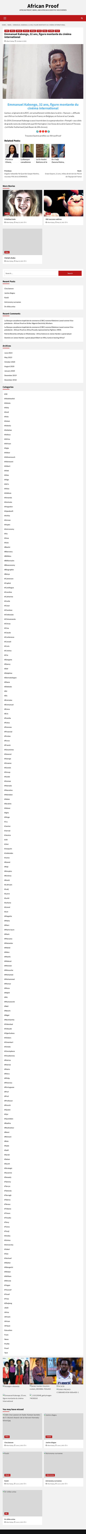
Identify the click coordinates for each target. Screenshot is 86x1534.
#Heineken (8, 795)
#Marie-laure (9, 930)
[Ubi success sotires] (63, 203)
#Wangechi (8, 1267)
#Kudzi (7, 880)
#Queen (7, 1110)
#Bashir (7, 547)
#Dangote (8, 660)
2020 (6, 31)
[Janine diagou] (63, 1426)
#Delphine (8, 673)
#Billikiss (7, 556)
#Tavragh (7, 1195)
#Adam (7, 421)
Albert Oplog (10, 41)
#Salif (6, 1150)
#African (7, 444)
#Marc (6, 925)
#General (7, 754)
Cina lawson (9, 288)
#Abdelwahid (9, 399)
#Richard (7, 1137)
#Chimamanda (10, 619)
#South (7, 1164)
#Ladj (6, 889)
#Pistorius (8, 1083)
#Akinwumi (8, 462)
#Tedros (7, 1200)
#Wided (7, 1272)
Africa (12, 31)
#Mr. (6, 997)
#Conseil (7, 642)
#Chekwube (9, 615)
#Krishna (7, 876)
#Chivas (7, 624)
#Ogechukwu (9, 1033)
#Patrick (7, 1065)
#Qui (6, 1114)
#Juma (7, 858)
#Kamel (7, 862)
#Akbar (7, 453)
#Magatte (8, 916)
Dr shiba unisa (9, 306)
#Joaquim (8, 849)
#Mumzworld (9, 1002)
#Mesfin (7, 957)
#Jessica (7, 835)
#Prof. (6, 1096)
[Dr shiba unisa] (22, 1503)
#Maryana (8, 939)
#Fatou (7, 723)
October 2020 (9, 362)
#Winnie (7, 1281)
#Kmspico (8, 871)
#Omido (7, 1047)
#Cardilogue (9, 588)
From (39, 31)
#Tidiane (7, 1209)
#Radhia (7, 1123)
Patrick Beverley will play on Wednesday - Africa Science (25, 334)
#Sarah (7, 1155)
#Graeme (7, 763)
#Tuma (7, 1227)
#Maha (7, 921)
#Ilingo (7, 817)
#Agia (6, 448)
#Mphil (7, 993)
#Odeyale (8, 1029)
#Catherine (8, 597)
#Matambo (8, 943)
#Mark (6, 934)
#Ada (6, 417)
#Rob (6, 1141)
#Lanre (7, 894)
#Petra (7, 1074)
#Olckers (7, 1038)
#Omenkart (8, 1042)
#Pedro (7, 1069)
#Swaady (7, 1177)
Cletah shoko (9, 258)
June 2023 (8, 353)
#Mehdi (7, 948)
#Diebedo (8, 687)
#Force (7, 741)
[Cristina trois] (22, 203)
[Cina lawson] (22, 1426)
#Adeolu (7, 426)
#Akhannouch (9, 457)
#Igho (6, 813)
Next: (63, 174)
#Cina (6, 628)
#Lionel (7, 907)
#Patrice (7, 1060)
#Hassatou (8, 790)
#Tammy (7, 1182)
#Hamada (8, 786)
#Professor (8, 1101)
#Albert (7, 466)
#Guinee (7, 781)
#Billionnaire (9, 561)
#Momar (7, 984)
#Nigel (6, 1015)
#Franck (7, 745)
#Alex (6, 475)
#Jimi (6, 844)
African (26, 31)
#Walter (7, 1263)
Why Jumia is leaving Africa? (54, 338)
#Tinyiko (7, 1218)
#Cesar (7, 606)
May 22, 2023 (19, 222)
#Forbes (7, 736)
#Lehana (7, 903)
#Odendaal (8, 1024)
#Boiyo (7, 574)
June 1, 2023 (19, 1445)
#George (7, 759)
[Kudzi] (22, 1465)
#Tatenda (8, 1191)
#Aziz (6, 543)
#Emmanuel (9, 705)
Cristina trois (10, 219)
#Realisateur (9, 1128)
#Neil (6, 1006)
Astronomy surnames (12, 302)
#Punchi (7, 1105)
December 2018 (10, 380)
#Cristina (7, 651)
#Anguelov (8, 507)
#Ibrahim (7, 804)
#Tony (6, 1222)
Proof (57, 31)
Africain (19, 31)
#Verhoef (8, 1258)
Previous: (21, 174)
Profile (51, 31)
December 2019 (10, 375)
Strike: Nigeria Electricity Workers (40, 323)
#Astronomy (9, 529)
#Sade (6, 1146)
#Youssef (7, 1290)
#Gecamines (9, 750)
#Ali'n (6, 484)
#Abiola (7, 403)
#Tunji (6, 1231)
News (44, 31)
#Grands (7, 768)
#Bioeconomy (9, 565)
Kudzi (6, 297)
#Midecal (7, 961)
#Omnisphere (9, 1051)
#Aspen (7, 525)
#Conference (9, 637)
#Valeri (7, 1249)
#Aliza (6, 489)
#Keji (6, 867)
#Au (6, 534)
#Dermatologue (10, 678)
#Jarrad (7, 831)
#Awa (6, 538)
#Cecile (7, 601)
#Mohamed (8, 975)
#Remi (6, 1132)
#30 (5, 394)
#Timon (7, 1213)
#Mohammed (9, 979)
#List (6, 912)
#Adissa (7, 435)
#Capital (7, 583)
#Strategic (8, 1168)
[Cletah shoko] (22, 242)
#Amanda (8, 498)
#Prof (6, 1092)
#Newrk (7, 1011)
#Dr (5, 691)
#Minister (8, 966)
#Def (6, 669)
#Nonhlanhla (9, 1020)
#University (8, 1245)
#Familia (7, 718)
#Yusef (7, 1294)
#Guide (7, 777)
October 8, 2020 (21, 41)
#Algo (6, 480)
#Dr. (6, 696)
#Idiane (7, 808)
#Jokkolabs (8, 853)
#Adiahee (8, 430)
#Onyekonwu (9, 1056)
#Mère (6, 952)
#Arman (7, 520)
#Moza (7, 988)
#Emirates (8, 700)
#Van (6, 1254)
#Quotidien (8, 1119)
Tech (6, 1353)
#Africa (7, 439)
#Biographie (9, 570)
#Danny (7, 664)
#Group (7, 772)
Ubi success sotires (54, 219)
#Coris (6, 646)
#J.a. (6, 822)
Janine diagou (9, 293)
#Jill (6, 840)
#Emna (7, 709)
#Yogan (7, 1285)
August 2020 (9, 366)
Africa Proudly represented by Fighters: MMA (44, 330)
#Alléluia (7, 493)
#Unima (7, 1240)
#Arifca (7, 516)
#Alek (6, 471)
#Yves (6, 1299)
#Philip (7, 1078)
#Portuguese (9, 1087)
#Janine (7, 826)
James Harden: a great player (61, 334)
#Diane (7, 682)
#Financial (8, 732)
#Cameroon (8, 579)
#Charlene (8, 610)
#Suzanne (8, 1173)
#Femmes (8, 727)
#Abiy (6, 408)
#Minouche (8, 970)
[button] (5, 18)
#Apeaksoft (8, 511)
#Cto (6, 655)
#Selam (7, 1159)
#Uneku (7, 1236)
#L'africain (8, 885)
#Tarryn (7, 1186)
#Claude (7, 633)
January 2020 (9, 371)
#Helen (7, 799)
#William (7, 1276)
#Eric (6, 714)
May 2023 (8, 357)
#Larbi (6, 898)
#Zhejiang (8, 1303)
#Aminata (8, 502)
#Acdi (6, 412)
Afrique (33, 31)
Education (8, 1330)
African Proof (43, 6)
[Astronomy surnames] (63, 1465)
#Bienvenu (8, 552)
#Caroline (8, 592)
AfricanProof (55, 135)
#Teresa (7, 1204)
